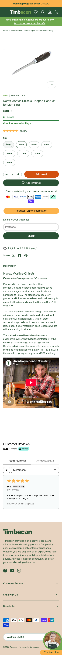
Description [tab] (9, 265)
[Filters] (6, 470)
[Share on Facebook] (19, 255)
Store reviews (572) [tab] (44, 460)
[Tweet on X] (13, 255)
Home (5, 30)
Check (31, 236)
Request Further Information (31, 210)
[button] (56, 12)
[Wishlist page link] (36, 12)
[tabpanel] (31, 340)
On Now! (31, 3)
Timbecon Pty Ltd (17, 647)
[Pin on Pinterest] (26, 255)
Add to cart (41, 174)
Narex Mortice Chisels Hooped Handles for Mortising (32, 30)
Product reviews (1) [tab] (17, 460)
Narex (5, 95)
